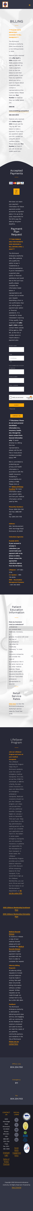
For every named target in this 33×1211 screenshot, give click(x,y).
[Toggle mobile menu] (30, 5)
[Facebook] (16, 1125)
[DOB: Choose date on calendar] (11, 362)
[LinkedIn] (16, 1140)
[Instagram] (16, 1135)
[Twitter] (16, 1120)
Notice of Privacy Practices (6, 1161)
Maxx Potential (16, 1187)
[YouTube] (16, 1130)
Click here (12, 704)
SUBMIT (16, 405)
